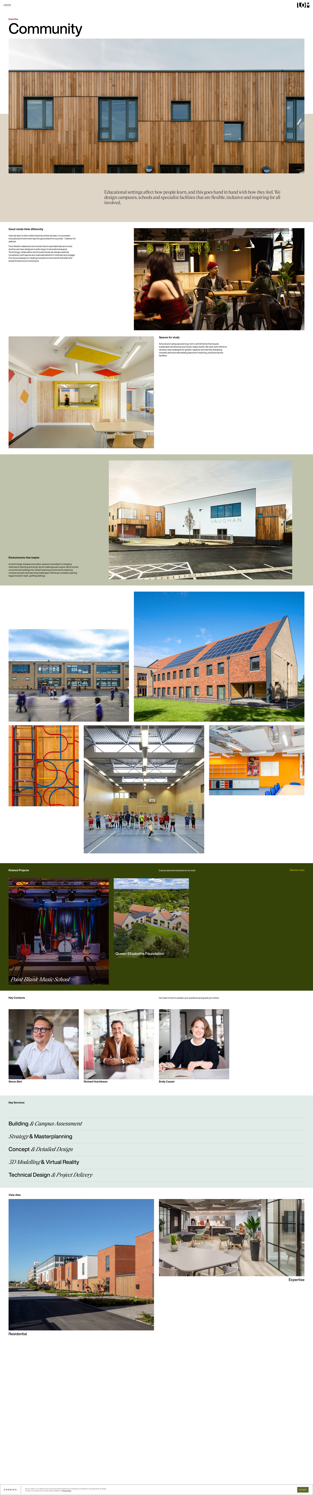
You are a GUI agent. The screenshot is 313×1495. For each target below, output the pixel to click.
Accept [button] (303, 1489)
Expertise (13, 19)
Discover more (297, 870)
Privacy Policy (66, 1490)
